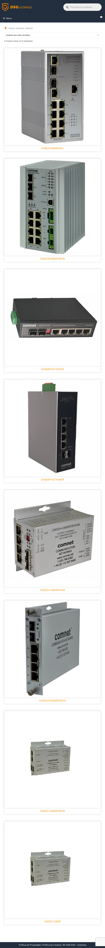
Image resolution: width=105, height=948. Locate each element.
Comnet (20, 28)
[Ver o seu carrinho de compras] (101, 17)
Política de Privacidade (30, 945)
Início (11, 28)
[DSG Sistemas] (17, 7)
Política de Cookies (52, 945)
